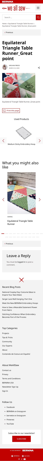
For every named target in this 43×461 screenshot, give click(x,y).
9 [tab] (33, 233)
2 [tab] (6, 233)
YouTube (10, 424)
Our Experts (7, 346)
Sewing (10, 217)
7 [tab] (26, 233)
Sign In (5, 391)
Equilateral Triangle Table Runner (20, 23)
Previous (9, 32)
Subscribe (21, 439)
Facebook (11, 407)
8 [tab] (29, 233)
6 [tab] (22, 233)
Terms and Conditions (11, 378)
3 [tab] (10, 233)
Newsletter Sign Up (10, 387)
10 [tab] (37, 233)
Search (38, 17)
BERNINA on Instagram (16, 411)
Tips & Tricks (7, 337)
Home (4, 23)
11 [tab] (41, 233)
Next (39, 140)
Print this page (13, 110)
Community (7, 341)
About (4, 350)
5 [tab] (18, 233)
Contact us (6, 370)
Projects (5, 333)
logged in (21, 262)
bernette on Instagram (16, 415)
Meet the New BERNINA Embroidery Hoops (20, 303)
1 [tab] (2, 233)
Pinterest (10, 419)
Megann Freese (14, 65)
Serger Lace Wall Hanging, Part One (17, 299)
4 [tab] (14, 233)
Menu (38, 8)
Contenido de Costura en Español (16, 354)
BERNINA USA (8, 383)
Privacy (5, 374)
